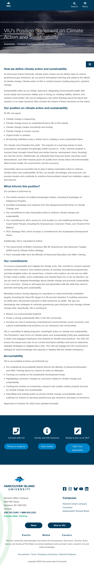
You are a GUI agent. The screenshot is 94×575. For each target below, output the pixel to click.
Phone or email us (16, 446)
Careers (67, 535)
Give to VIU (59, 525)
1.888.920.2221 (28, 512)
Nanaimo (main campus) (75, 503)
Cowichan (67, 507)
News (33, 525)
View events (47, 446)
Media (46, 535)
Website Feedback (67, 554)
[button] (90, 64)
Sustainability (9, 44)
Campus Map (11, 516)
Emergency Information (48, 554)
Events (26, 535)
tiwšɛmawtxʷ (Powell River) (76, 511)
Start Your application (77, 448)
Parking (23, 516)
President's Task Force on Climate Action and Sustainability (41, 44)
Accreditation (24, 554)
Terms (33, 554)
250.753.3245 (11, 512)
